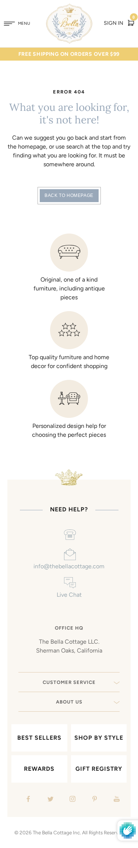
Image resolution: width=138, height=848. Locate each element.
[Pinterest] (94, 800)
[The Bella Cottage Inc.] (69, 8)
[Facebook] (27, 800)
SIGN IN (113, 23)
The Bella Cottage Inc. (57, 832)
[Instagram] (71, 800)
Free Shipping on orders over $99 (69, 54)
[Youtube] (116, 800)
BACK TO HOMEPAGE (69, 195)
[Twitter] (49, 800)
